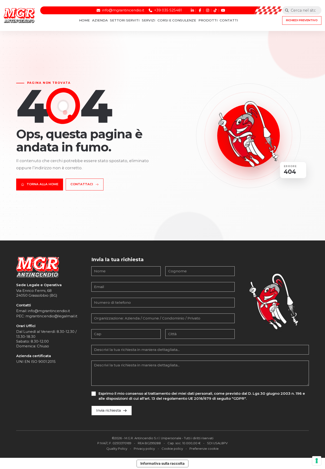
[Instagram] (207, 10)
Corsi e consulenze (177, 20)
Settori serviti (124, 20)
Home (84, 20)
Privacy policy (144, 448)
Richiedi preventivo (302, 20)
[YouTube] (222, 10)
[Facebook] (199, 10)
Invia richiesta (108, 410)
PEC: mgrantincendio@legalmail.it (46, 316)
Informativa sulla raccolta (162, 463)
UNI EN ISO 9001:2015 (36, 361)
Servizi (148, 20)
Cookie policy (172, 448)
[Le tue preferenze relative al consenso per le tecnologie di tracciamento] (316, 460)
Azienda (100, 20)
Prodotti (207, 20)
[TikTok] (215, 10)
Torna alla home (42, 184)
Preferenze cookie (204, 448)
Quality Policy (116, 448)
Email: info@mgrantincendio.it (43, 311)
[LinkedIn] (192, 10)
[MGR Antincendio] (37, 267)
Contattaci (81, 184)
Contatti (229, 20)
